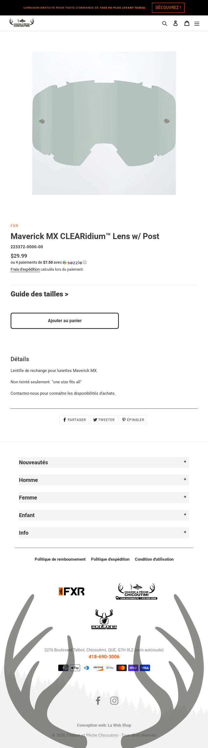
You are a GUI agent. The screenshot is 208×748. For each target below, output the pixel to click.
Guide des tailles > (39, 294)
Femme (28, 497)
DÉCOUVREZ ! (168, 7)
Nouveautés (33, 462)
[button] (49, 262)
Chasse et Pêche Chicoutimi (92, 735)
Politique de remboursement (60, 559)
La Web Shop (119, 725)
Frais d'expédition (25, 269)
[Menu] (197, 23)
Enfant (27, 515)
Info (23, 533)
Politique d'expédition (110, 559)
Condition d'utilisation (154, 559)
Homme (28, 480)
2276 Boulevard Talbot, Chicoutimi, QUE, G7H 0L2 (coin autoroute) (104, 650)
